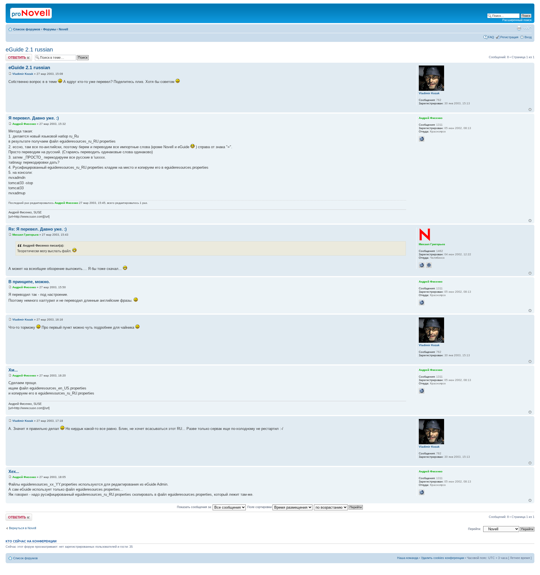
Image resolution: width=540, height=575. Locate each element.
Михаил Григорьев (25, 234)
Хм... (13, 369)
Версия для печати (519, 28)
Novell (63, 29)
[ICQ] (429, 265)
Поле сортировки (260, 507)
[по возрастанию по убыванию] (338, 507)
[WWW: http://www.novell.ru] (421, 139)
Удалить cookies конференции (442, 558)
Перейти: (474, 529)
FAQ (491, 37)
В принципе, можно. (29, 281)
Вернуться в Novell (22, 528)
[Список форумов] (31, 12)
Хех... (13, 471)
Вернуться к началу (530, 109)
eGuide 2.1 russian (29, 49)
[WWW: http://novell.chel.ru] (421, 265)
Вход (528, 37)
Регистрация (509, 37)
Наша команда (407, 558)
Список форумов (26, 29)
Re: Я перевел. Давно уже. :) (37, 229)
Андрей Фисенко (24, 123)
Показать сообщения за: (195, 507)
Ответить (12, 55)
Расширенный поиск (517, 20)
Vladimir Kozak (22, 73)
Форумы (49, 29)
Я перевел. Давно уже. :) (33, 118)
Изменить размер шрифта (527, 28)
